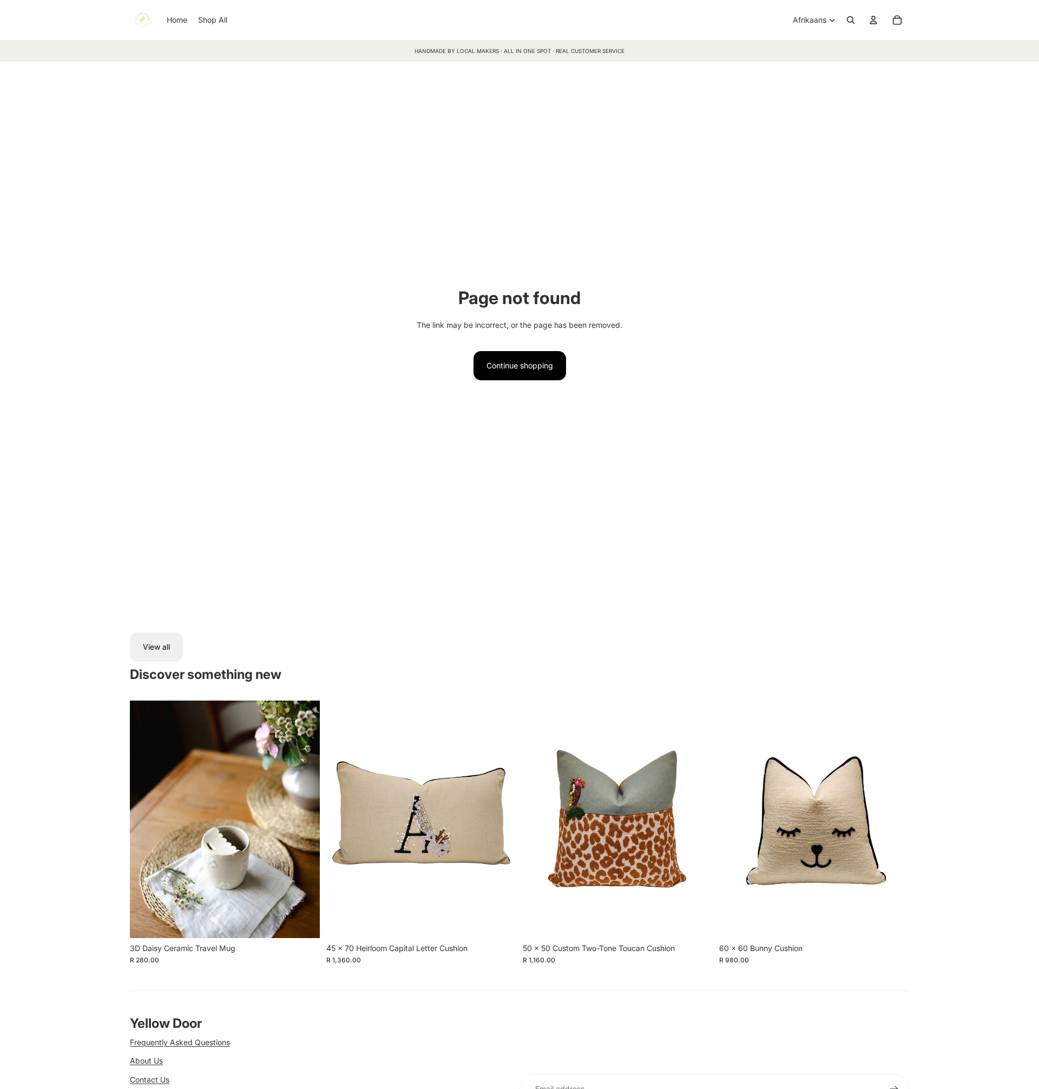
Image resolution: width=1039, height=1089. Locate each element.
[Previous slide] (146, 819)
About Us (146, 1060)
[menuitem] (177, 20)
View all (156, 646)
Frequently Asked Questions (180, 1042)
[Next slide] (303, 819)
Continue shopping (519, 365)
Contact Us (149, 1079)
